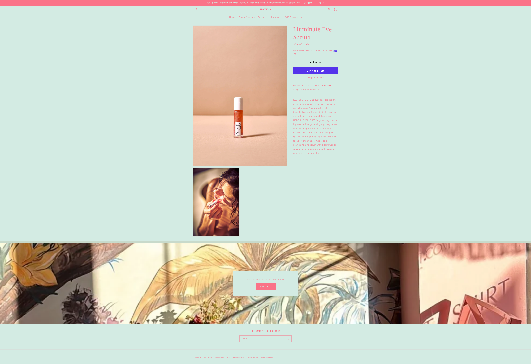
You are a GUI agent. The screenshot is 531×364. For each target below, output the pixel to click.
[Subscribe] (288, 338)
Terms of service (267, 357)
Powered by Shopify (222, 357)
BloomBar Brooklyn (207, 357)
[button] (196, 9)
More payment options (316, 77)
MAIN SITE (265, 286)
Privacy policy (238, 357)
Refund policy (252, 357)
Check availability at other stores (308, 89)
